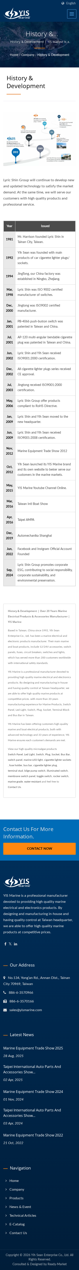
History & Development (53, 55)
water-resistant (32, 781)
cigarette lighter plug (45, 765)
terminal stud (15, 770)
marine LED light (33, 760)
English (71, 3)
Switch (40, 754)
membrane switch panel (21, 776)
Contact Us (14, 787)
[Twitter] (10, 944)
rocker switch (60, 776)
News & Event (20, 1207)
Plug (47, 754)
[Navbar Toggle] (71, 13)
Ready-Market (57, 1264)
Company (27, 55)
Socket (55, 754)
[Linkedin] (15, 944)
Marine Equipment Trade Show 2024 (33, 1091)
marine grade (15, 781)
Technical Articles (22, 1215)
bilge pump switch (34, 770)
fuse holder (15, 765)
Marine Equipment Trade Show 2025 (33, 1048)
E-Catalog (17, 1224)
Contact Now (39, 848)
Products (16, 1198)
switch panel (15, 760)
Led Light (29, 754)
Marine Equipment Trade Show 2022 (33, 1135)
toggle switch (44, 776)
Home (14, 55)
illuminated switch (57, 770)
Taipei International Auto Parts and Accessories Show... (32, 1069)
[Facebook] (5, 944)
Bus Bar (65, 754)
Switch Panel (15, 754)
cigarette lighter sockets (57, 760)
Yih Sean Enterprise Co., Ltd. (50, 1255)
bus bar (27, 765)
